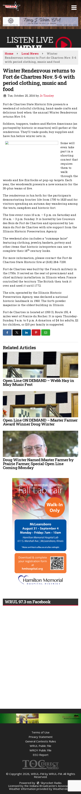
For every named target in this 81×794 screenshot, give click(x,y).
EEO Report (40, 755)
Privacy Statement (41, 737)
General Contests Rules (40, 741)
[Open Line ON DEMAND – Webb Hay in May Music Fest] (40, 364)
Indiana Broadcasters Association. (51, 786)
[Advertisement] (40, 21)
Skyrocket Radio (50, 783)
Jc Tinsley (47, 95)
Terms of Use (40, 732)
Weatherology (62, 789)
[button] (74, 8)
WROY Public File (40, 750)
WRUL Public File (40, 746)
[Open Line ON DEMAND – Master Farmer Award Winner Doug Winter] (40, 404)
